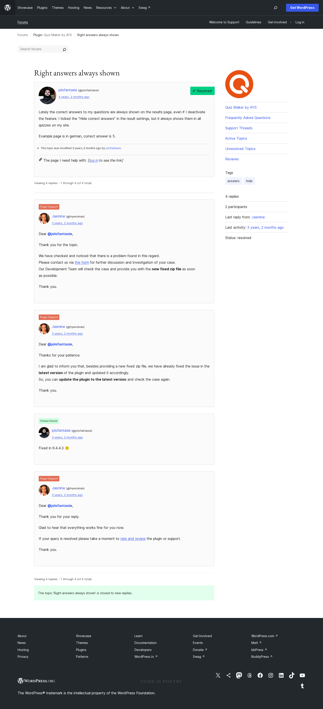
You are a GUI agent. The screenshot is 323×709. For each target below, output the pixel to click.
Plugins (81, 650)
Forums (23, 22)
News (22, 643)
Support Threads (238, 128)
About (22, 636)
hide (249, 181)
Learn (138, 636)
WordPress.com (264, 636)
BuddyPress (262, 656)
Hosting (23, 650)
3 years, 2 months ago (73, 97)
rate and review (133, 538)
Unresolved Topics (240, 148)
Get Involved (202, 636)
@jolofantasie (59, 234)
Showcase (83, 636)
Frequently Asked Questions (247, 117)
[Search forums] (64, 49)
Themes (82, 643)
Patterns (82, 656)
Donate (200, 650)
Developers (143, 650)
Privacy (23, 656)
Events (198, 643)
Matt (256, 643)
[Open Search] (275, 7)
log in (93, 160)
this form (82, 262)
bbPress (259, 650)
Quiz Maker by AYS (58, 35)
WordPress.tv (146, 656)
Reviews (232, 159)
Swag (199, 656)
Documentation (145, 643)
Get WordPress (302, 7)
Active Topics (236, 138)
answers (233, 181)
